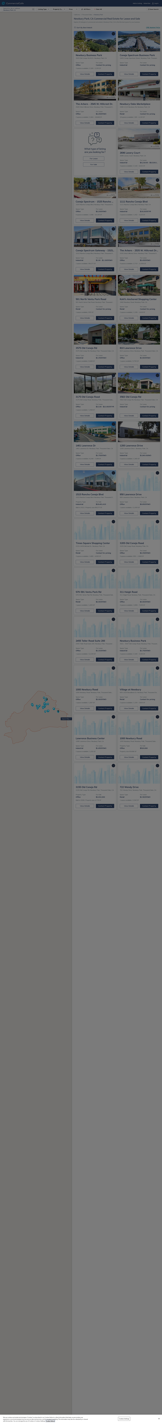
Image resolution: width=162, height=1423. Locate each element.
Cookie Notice (50, 1421)
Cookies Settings (124, 1418)
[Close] (159, 1419)
